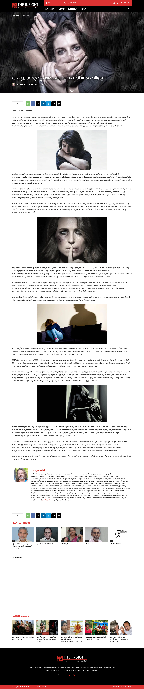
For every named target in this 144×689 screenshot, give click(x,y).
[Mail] (121, 3)
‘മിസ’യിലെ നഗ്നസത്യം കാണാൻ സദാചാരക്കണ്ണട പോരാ (46, 639)
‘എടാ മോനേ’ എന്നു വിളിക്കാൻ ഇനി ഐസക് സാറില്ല (21, 546)
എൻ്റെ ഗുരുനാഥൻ (44, 544)
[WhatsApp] (28, 103)
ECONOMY (113, 634)
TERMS (130, 687)
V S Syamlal (22, 84)
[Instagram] (114, 3)
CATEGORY (49, 9)
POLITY (39, 634)
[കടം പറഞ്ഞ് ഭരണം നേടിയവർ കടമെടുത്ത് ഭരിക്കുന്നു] (121, 627)
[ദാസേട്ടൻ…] (97, 534)
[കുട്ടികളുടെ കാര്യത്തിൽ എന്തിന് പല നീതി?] (97, 627)
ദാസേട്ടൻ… (90, 544)
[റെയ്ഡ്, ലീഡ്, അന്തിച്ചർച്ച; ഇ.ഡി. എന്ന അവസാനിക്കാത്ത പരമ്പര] (72, 627)
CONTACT (116, 687)
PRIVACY (123, 687)
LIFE (18, 15)
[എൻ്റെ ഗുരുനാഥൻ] (47, 534)
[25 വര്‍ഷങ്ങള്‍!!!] (121, 534)
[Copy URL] (59, 103)
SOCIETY (88, 634)
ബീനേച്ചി (64, 544)
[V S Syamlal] (14, 84)
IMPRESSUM (73, 9)
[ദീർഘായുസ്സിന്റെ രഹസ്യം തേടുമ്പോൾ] (23, 627)
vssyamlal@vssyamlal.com (76, 675)
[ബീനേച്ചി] (72, 534)
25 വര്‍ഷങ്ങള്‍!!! (116, 544)
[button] (129, 9)
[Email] (53, 103)
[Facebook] (110, 3)
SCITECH (15, 634)
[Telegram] (125, 3)
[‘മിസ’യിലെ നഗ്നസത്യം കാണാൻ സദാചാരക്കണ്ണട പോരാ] (47, 627)
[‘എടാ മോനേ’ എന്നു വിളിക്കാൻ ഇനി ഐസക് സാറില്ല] (23, 534)
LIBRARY (62, 9)
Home (14, 15)
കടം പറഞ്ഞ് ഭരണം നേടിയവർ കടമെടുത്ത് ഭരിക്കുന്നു (119, 639)
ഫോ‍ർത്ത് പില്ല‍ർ (47, 500)
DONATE (84, 9)
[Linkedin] (117, 3)
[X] (128, 3)
